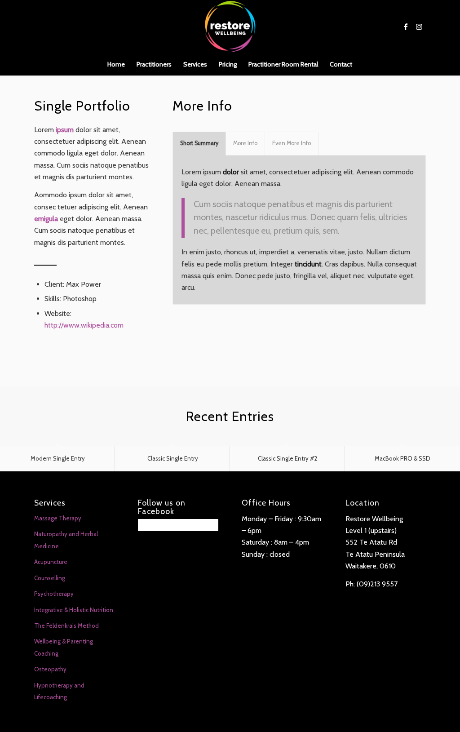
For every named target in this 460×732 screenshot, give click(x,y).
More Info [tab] (245, 143)
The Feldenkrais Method (66, 625)
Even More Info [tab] (291, 143)
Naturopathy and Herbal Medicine (66, 539)
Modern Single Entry (58, 458)
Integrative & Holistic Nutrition (73, 609)
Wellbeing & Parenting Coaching (63, 647)
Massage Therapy (57, 518)
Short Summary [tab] (199, 143)
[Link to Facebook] (405, 26)
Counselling (49, 577)
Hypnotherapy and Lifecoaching (59, 691)
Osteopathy (50, 669)
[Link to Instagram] (419, 26)
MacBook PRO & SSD (402, 458)
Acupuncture (50, 561)
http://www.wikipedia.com (84, 325)
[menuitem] (116, 64)
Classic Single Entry (172, 458)
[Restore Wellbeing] (230, 26)
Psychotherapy (54, 593)
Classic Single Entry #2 (287, 458)
